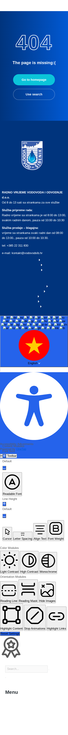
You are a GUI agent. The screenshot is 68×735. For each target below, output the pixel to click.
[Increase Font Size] (4, 456)
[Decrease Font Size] (4, 468)
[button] (0, 370)
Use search (34, 94)
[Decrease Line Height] (4, 516)
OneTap (21, 449)
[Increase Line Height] (4, 504)
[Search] (5, 677)
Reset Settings (10, 633)
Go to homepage (34, 79)
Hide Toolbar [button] (8, 456)
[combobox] (34, 341)
